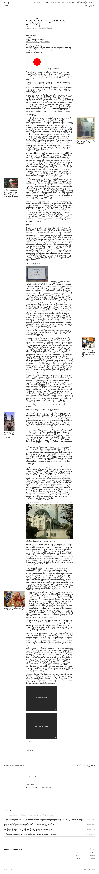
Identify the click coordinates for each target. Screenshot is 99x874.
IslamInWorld (30, 750)
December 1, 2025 (91, 834)
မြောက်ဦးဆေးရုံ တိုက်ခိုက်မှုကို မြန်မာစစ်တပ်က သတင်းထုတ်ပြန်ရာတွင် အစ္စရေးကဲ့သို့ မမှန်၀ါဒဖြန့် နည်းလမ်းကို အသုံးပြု (44, 820)
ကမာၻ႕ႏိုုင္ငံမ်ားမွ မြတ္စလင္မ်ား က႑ (38, 42)
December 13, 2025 (91, 819)
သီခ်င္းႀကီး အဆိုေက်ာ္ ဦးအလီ (83, 765)
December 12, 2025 (91, 824)
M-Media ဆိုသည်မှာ (88, 5)
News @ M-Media (8, 4)
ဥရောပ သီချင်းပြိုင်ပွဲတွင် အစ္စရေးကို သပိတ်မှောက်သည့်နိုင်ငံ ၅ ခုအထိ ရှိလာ (29, 824)
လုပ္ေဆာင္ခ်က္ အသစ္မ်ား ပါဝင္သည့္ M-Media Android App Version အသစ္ (28, 815)
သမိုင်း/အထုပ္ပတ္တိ (81, 2)
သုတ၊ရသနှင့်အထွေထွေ (67, 2)
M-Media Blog (55, 2)
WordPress (93, 869)
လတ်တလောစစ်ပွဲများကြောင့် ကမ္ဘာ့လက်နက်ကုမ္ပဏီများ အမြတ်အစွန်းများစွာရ (30, 834)
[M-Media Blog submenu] (59, 2)
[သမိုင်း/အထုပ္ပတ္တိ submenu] (86, 2)
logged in (36, 787)
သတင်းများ (45, 2)
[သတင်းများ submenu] (48, 2)
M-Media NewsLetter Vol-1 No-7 (15, 765)
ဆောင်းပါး (91, 2)
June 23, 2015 (92, 815)
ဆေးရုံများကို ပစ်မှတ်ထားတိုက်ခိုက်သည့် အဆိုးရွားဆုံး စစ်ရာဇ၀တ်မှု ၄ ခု (28, 829)
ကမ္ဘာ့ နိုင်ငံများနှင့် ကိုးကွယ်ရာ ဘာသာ (44, 28)
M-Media (33, 28)
